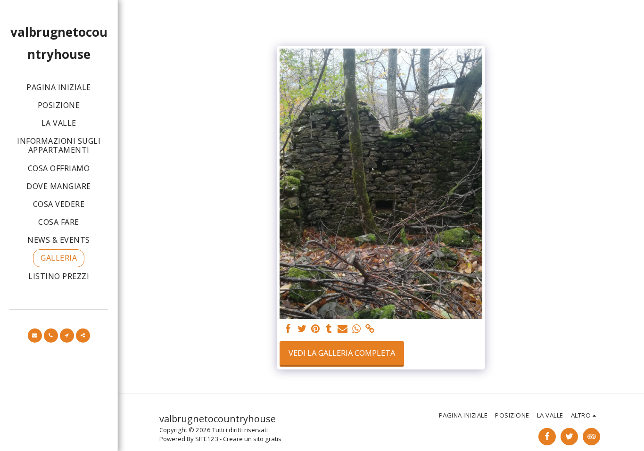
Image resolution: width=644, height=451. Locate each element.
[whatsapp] (356, 329)
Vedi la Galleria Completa (342, 352)
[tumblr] (329, 329)
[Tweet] (302, 329)
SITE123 (206, 439)
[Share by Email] (342, 329)
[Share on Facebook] (288, 329)
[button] (35, 335)
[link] (370, 329)
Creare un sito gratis (252, 439)
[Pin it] (316, 329)
